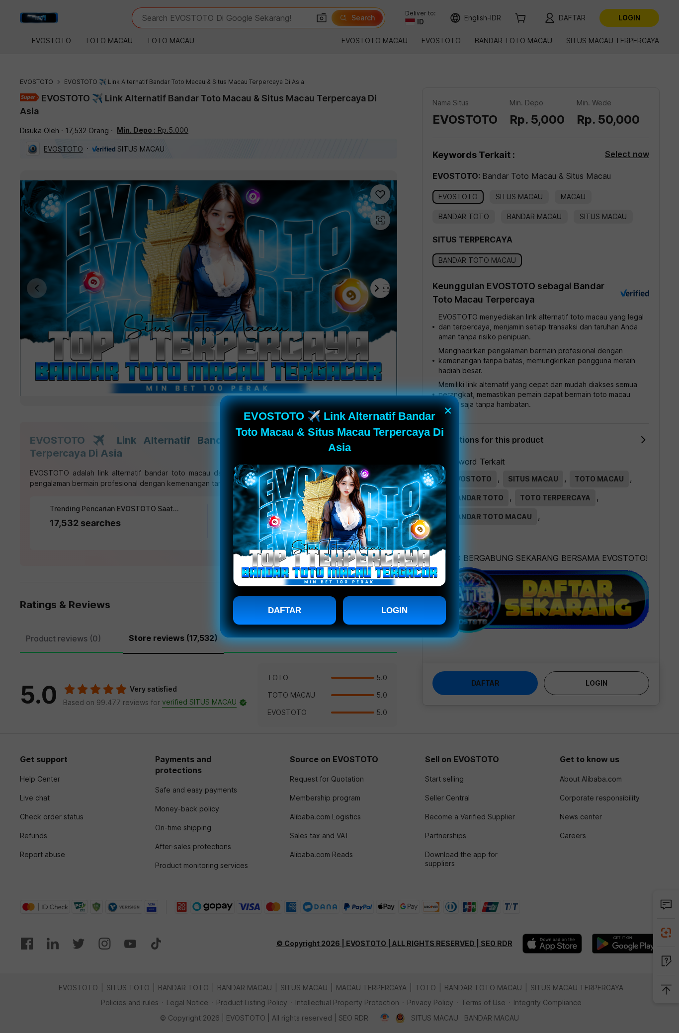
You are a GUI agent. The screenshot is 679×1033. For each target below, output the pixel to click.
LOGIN (394, 610)
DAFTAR (284, 610)
